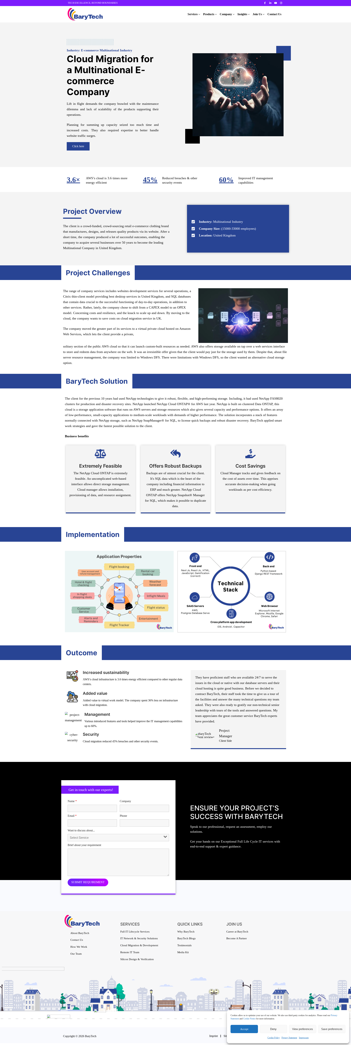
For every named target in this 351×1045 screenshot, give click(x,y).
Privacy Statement (289, 1037)
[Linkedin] (270, 3)
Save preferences (331, 1029)
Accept (244, 1029)
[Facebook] (265, 3)
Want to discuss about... (81, 830)
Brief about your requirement (84, 845)
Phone (123, 815)
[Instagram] (281, 3)
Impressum (304, 1037)
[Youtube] (275, 3)
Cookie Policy (273, 1037)
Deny (273, 1029)
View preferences (302, 1029)
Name (72, 801)
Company (125, 801)
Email (72, 815)
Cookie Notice (249, 1018)
